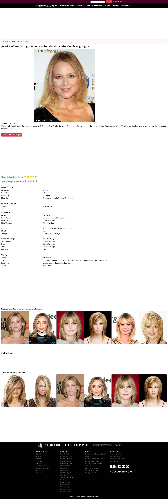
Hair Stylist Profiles (91, 470)
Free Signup (114, 461)
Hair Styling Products (92, 461)
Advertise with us (41, 466)
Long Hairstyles (65, 466)
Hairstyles (80, 6)
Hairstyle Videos (90, 473)
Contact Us (39, 470)
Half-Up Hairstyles (66, 475)
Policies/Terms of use (42, 468)
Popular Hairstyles (66, 456)
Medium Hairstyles (66, 463)
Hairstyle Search (65, 489)
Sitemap (38, 459)
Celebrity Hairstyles (66, 459)
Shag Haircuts (65, 482)
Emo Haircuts (64, 484)
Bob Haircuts (64, 468)
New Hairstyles (65, 454)
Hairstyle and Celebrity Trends (95, 459)
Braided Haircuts (65, 480)
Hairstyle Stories (65, 491)
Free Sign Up (116, 1)
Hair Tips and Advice (92, 468)
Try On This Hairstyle (12, 135)
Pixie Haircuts (64, 470)
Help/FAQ (38, 473)
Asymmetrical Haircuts (67, 477)
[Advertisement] (83, 24)
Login (121, 1)
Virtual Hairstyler (66, 6)
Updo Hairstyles (65, 473)
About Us (38, 454)
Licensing (38, 463)
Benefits (38, 456)
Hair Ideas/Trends (112, 6)
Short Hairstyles (65, 461)
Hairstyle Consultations (117, 459)
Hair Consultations (94, 6)
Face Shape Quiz (115, 456)
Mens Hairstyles (65, 487)
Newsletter (39, 461)
